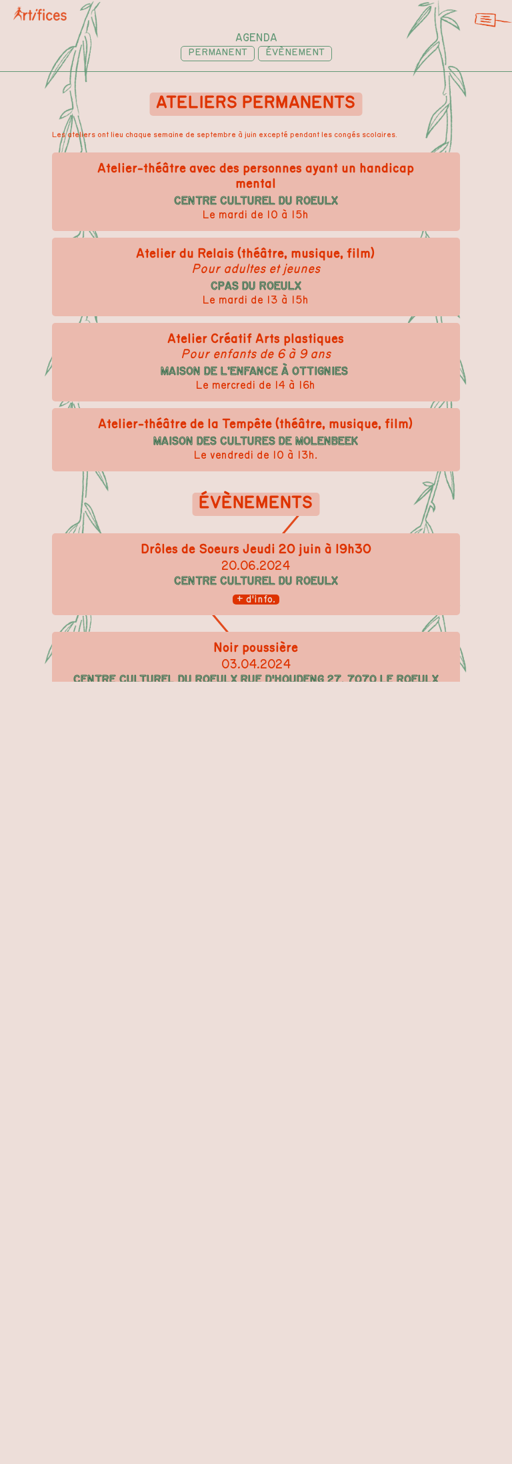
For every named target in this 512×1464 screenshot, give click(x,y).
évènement (295, 52)
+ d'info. (256, 600)
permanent (217, 52)
